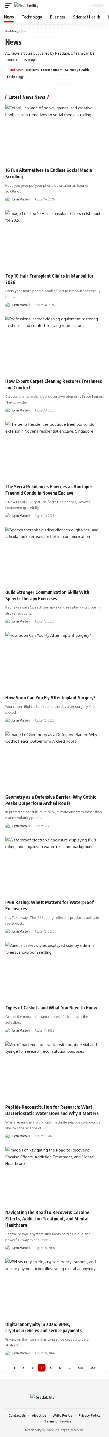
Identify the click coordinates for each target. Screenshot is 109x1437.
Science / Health (77, 70)
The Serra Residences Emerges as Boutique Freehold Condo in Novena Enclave (48, 490)
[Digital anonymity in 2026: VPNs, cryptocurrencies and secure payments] (54, 1287)
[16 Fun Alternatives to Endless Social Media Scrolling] (54, 134)
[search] (86, 6)
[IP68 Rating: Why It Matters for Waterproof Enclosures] (54, 866)
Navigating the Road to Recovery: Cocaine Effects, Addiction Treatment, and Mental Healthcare (47, 1218)
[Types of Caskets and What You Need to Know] (54, 971)
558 (80, 1367)
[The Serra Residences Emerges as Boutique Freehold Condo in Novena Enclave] (54, 450)
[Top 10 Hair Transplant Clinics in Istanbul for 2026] (54, 239)
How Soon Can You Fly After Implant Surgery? (50, 697)
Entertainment (52, 70)
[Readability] (26, 5)
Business (32, 70)
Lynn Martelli (21, 199)
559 (93, 1367)
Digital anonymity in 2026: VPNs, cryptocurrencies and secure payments (43, 1327)
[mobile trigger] (9, 5)
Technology (15, 77)
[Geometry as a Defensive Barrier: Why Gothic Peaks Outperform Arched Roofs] (54, 760)
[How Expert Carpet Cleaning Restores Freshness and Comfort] (54, 345)
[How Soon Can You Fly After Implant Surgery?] (54, 661)
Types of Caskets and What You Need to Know (51, 1007)
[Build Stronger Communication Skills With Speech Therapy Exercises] (54, 556)
